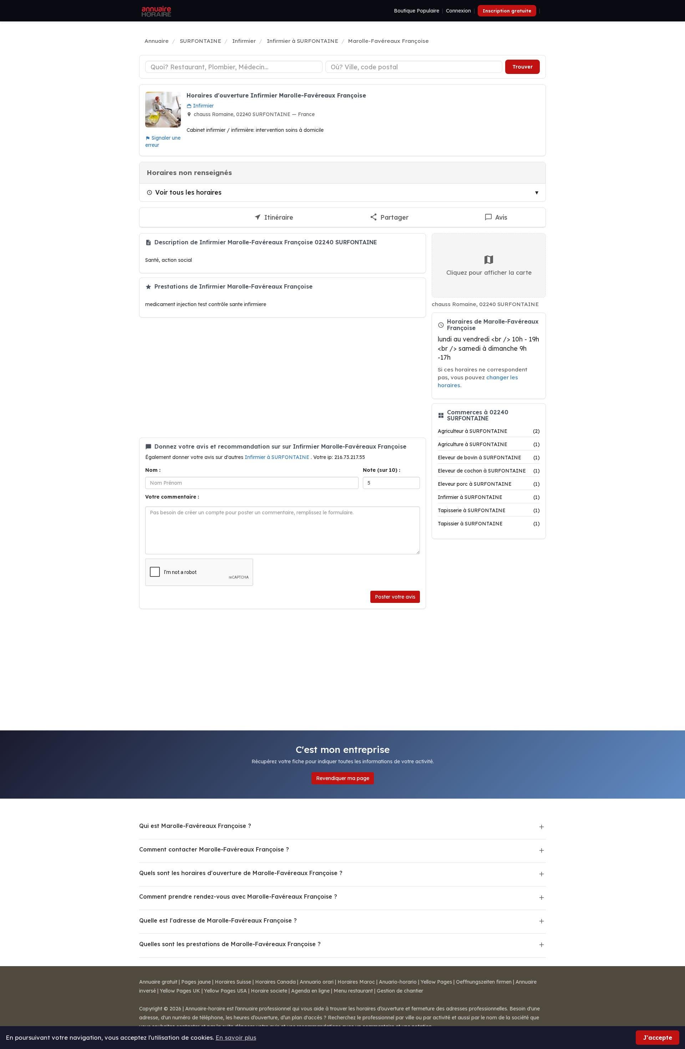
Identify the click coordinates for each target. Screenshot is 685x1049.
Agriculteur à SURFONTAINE (489, 431)
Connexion (458, 11)
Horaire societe (269, 991)
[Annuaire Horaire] (155, 10)
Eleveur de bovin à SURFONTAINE (489, 457)
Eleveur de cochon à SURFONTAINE (489, 471)
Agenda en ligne (310, 991)
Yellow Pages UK (180, 991)
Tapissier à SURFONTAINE (489, 523)
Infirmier (203, 106)
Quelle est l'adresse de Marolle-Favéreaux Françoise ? (218, 920)
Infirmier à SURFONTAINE (278, 457)
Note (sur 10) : (381, 470)
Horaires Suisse (233, 982)
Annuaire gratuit (158, 982)
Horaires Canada (275, 982)
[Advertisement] (282, 378)
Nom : (153, 470)
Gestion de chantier (400, 991)
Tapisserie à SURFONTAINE (489, 510)
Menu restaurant (353, 991)
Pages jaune (196, 982)
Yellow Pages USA (225, 991)
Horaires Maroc (356, 982)
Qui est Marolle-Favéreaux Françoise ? (195, 825)
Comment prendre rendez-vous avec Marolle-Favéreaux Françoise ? (238, 896)
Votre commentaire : (172, 497)
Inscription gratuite (507, 11)
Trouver (522, 67)
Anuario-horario (398, 982)
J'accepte (657, 1037)
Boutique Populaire (416, 11)
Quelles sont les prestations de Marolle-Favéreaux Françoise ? (230, 944)
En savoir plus (235, 1037)
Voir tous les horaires (188, 192)
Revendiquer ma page (342, 778)
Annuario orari (317, 982)
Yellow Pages (436, 982)
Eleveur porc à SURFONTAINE (489, 484)
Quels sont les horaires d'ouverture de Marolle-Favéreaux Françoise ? (240, 872)
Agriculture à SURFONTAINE (489, 444)
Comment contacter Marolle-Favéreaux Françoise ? (214, 849)
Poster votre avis (395, 597)
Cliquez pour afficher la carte (489, 272)
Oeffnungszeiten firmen (484, 982)
